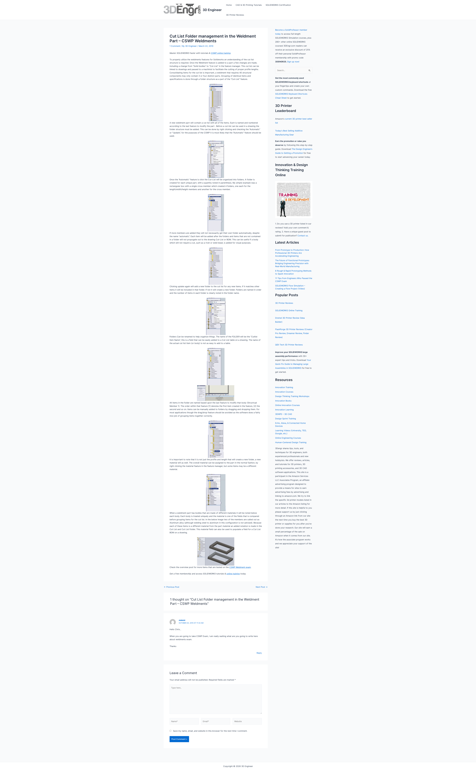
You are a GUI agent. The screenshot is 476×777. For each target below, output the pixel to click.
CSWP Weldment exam (240, 567)
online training (233, 573)
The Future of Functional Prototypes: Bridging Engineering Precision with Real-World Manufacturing (292, 263)
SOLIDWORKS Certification (278, 5)
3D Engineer (212, 10)
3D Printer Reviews (235, 15)
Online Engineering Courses (288, 438)
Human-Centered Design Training (290, 442)
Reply (259, 653)
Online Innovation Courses (287, 405)
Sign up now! (293, 61)
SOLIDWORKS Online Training (288, 310)
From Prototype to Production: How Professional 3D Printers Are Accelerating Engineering (292, 253)
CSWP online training (221, 53)
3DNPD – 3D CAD (283, 414)
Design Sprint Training (285, 418)
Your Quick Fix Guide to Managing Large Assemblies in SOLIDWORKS (293, 364)
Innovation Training (284, 387)
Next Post (262, 587)
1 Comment (175, 46)
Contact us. (303, 235)
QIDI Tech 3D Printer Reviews (289, 344)
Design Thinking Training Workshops (292, 396)
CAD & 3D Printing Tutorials (249, 5)
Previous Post (171, 587)
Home (229, 5)
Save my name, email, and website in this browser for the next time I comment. (210, 731)
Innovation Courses (284, 392)
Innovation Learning (284, 409)
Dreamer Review (294, 333)
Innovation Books (283, 400)
